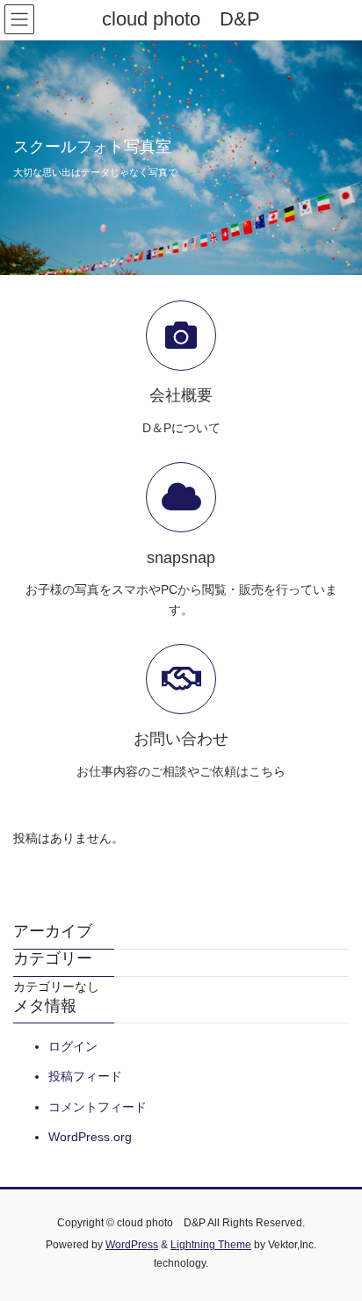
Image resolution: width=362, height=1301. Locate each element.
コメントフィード (97, 1107)
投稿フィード (85, 1076)
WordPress (131, 1245)
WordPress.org (90, 1137)
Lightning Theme (210, 1245)
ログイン (73, 1046)
